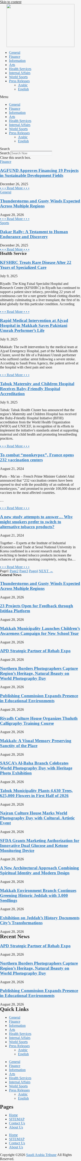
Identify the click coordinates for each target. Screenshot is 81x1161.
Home (13, 1115)
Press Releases (19, 81)
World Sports (18, 77)
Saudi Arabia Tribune (41, 1155)
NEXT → (46, 571)
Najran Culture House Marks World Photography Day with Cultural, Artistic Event (37, 818)
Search (5, 153)
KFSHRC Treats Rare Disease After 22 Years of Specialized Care (35, 265)
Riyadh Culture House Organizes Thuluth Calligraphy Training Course (39, 721)
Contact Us (17, 1123)
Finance (14, 57)
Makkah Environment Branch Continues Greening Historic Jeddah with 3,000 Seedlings (38, 895)
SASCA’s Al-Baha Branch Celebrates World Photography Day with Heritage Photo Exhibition (36, 768)
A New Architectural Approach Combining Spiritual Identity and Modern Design (39, 870)
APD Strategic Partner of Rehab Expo (35, 650)
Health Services (20, 69)
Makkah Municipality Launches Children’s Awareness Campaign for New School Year (40, 631)
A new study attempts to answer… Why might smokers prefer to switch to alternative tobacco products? (36, 521)
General (14, 52)
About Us (16, 1127)
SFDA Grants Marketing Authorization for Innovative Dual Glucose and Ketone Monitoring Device (39, 845)
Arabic (23, 85)
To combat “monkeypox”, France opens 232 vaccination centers (37, 457)
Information (17, 61)
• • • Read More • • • (14, 188)
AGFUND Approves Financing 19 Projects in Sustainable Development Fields (39, 173)
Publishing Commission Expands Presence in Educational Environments (39, 698)
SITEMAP (17, 1119)
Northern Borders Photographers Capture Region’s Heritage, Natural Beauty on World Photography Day (39, 673)
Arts (12, 65)
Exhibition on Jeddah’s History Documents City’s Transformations (39, 920)
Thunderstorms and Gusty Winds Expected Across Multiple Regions (40, 203)
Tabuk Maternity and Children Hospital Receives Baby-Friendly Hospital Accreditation (37, 388)
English (23, 89)
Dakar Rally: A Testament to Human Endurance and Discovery (34, 234)
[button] (40, 97)
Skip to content (10, 2)
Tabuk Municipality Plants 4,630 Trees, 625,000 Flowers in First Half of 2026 (36, 793)
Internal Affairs (19, 73)
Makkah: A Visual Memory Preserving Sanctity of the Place (35, 743)
